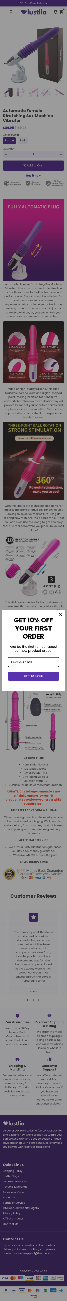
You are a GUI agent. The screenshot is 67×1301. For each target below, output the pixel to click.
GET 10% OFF (33, 676)
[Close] (60, 614)
